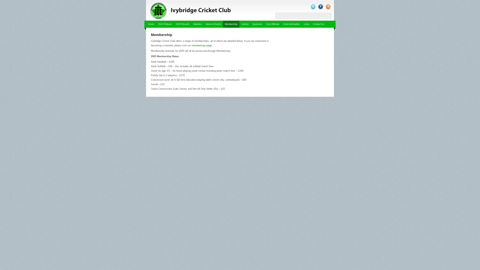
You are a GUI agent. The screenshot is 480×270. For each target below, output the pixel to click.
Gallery (245, 24)
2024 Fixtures (165, 24)
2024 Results (182, 24)
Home (151, 24)
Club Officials (272, 24)
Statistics (197, 24)
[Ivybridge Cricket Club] (197, 11)
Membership (231, 24)
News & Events (213, 24)
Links (306, 24)
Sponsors (257, 24)
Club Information (291, 24)
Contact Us (318, 24)
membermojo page (202, 45)
